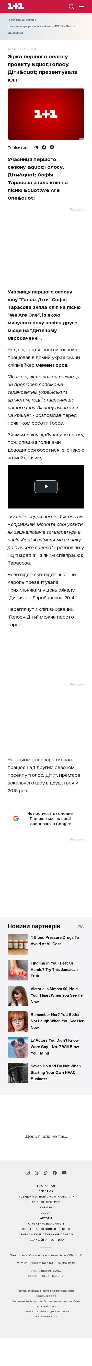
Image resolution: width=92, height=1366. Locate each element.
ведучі (46, 1212)
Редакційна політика (46, 1239)
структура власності (46, 1223)
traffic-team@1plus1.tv (46, 1316)
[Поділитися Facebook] (44, 147)
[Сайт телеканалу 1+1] (16, 6)
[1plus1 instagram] (28, 1173)
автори (46, 1217)
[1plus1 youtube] (64, 1172)
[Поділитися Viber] (52, 147)
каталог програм (46, 1201)
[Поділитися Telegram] (36, 147)
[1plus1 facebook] (55, 1173)
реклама (46, 1190)
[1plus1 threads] (37, 1173)
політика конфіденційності (46, 1228)
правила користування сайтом (46, 1234)
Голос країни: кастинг (22, 19)
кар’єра (46, 1207)
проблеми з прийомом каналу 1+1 (46, 1196)
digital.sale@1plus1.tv (46, 1306)
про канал (46, 1185)
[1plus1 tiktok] (45, 1173)
